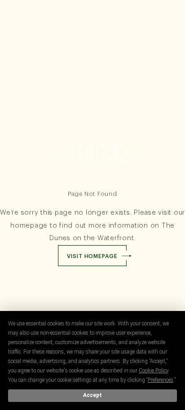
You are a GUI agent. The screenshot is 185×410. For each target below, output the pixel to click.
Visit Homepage (92, 256)
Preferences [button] (160, 380)
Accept (92, 395)
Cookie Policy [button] (153, 370)
